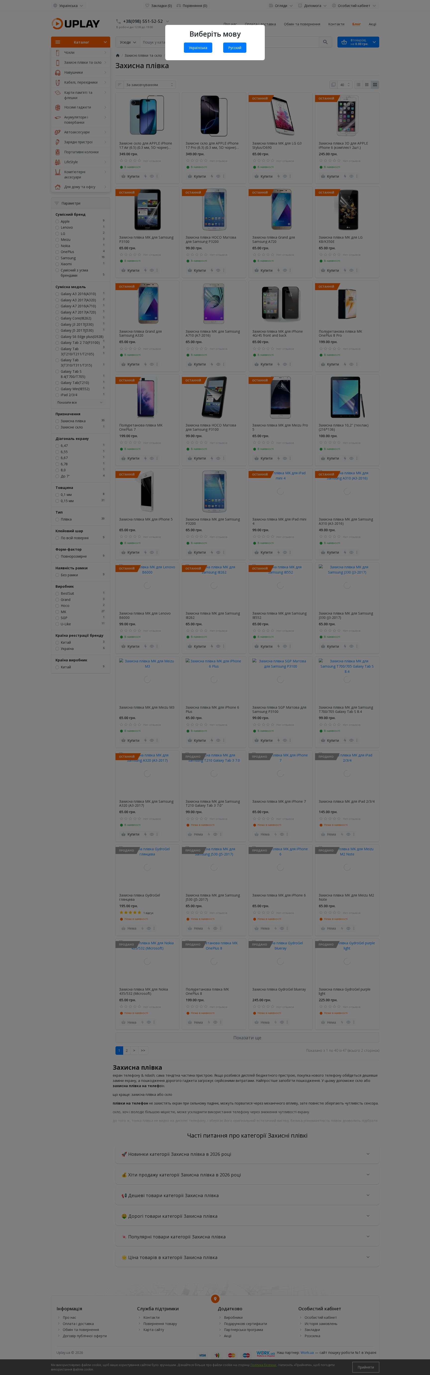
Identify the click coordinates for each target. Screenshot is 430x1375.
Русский (234, 47)
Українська (198, 47)
